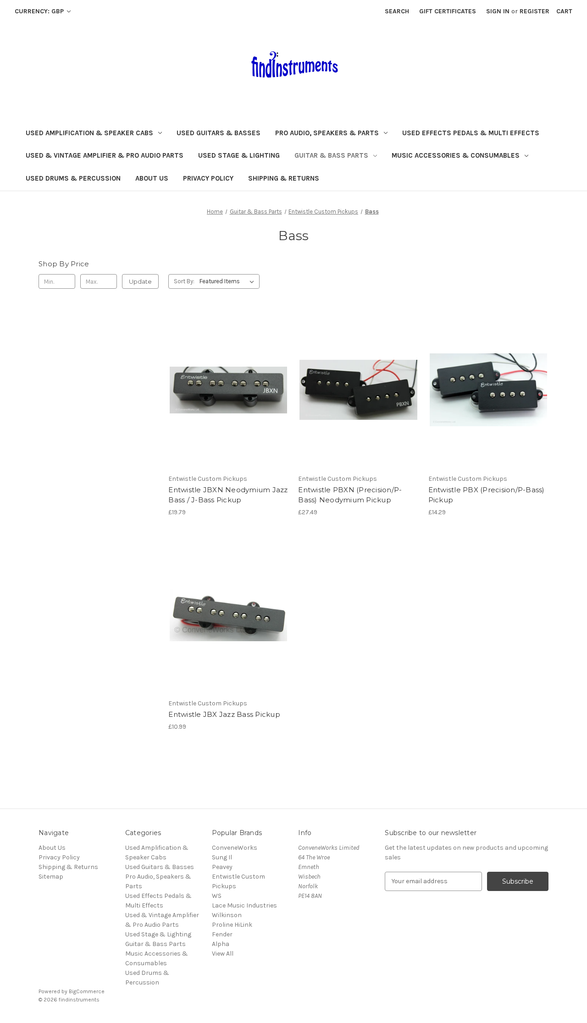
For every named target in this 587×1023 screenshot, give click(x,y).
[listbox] (228, 281)
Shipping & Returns (283, 178)
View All (222, 953)
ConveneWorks (234, 848)
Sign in (497, 11)
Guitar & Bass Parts (331, 155)
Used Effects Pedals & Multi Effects (470, 133)
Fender (222, 934)
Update (140, 281)
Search (397, 11)
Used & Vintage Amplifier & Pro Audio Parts (104, 155)
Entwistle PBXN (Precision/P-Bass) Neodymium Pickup (350, 495)
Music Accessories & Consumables (456, 155)
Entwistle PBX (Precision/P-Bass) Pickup (486, 495)
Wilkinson (227, 915)
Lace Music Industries (244, 905)
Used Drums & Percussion (73, 178)
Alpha (220, 944)
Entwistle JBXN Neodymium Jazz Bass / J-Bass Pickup (228, 495)
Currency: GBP (40, 11)
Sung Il (222, 857)
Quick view (228, 390)
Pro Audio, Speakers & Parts (327, 133)
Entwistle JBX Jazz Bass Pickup (224, 714)
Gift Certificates (447, 11)
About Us (151, 178)
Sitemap (51, 876)
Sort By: (184, 281)
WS (217, 896)
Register (534, 11)
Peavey (222, 867)
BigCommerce (87, 991)
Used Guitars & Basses (218, 133)
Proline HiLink (232, 925)
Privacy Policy (208, 178)
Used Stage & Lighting (239, 155)
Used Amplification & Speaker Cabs (89, 133)
